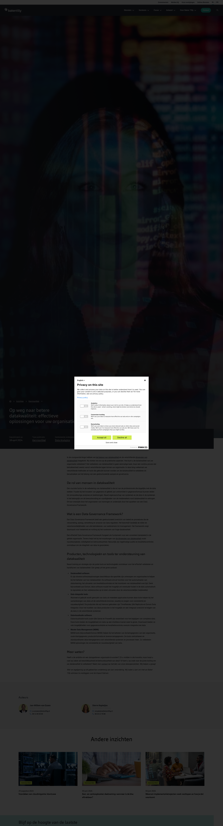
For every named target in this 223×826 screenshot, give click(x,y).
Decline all (122, 437)
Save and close (111, 442)
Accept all (101, 437)
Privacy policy (82, 397)
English (80, 380)
